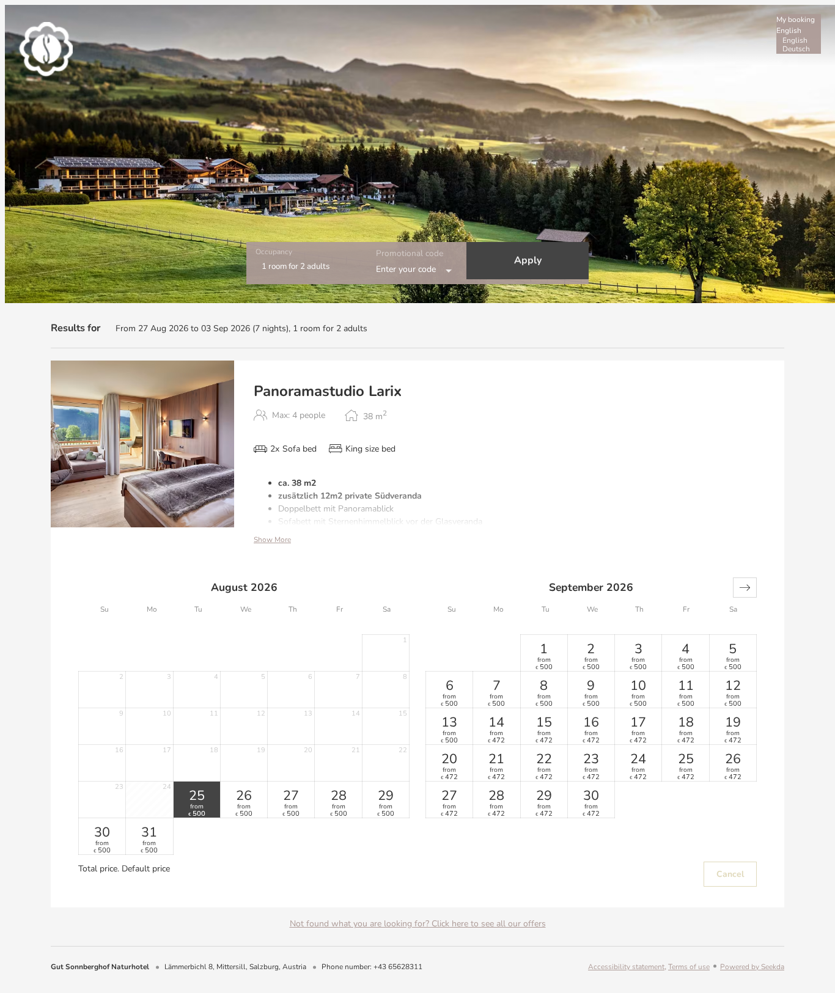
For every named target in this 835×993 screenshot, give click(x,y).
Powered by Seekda (752, 967)
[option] (798, 40)
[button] (745, 587)
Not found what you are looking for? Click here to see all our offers (418, 923)
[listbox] (798, 34)
